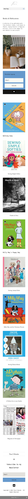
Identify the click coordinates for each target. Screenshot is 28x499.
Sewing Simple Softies (14, 174)
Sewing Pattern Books (14, 364)
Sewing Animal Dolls (14, 290)
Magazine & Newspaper (14, 438)
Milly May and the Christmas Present (14, 327)
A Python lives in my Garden (14, 401)
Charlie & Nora (14, 215)
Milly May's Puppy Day (11, 252)
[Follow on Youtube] (14, 91)
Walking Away (8, 136)
